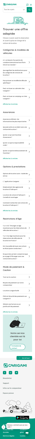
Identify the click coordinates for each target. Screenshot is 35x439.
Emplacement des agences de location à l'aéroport (13, 188)
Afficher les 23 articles (10, 211)
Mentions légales (8, 436)
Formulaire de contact (16, 347)
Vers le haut (26, 358)
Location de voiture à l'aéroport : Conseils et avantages (14, 196)
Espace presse (8, 393)
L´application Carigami (11, 181)
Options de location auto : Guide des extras (15, 175)
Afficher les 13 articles (10, 312)
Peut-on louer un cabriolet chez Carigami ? (14, 89)
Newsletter (7, 378)
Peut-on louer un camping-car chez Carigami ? (15, 97)
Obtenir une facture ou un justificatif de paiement (12, 305)
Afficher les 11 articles (10, 158)
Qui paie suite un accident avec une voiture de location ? (15, 128)
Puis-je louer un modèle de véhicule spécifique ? (15, 81)
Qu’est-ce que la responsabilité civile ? (13, 144)
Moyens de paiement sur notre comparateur (13, 284)
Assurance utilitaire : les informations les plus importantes (14, 120)
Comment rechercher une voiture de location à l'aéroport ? (15, 204)
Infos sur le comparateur (12, 388)
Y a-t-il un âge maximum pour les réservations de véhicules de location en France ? (14, 238)
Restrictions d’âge (12, 218)
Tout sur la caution (9, 277)
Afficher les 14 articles (10, 104)
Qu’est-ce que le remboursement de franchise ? (15, 152)
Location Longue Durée (11, 290)
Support (6, 383)
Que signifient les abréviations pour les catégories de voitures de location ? (15, 72)
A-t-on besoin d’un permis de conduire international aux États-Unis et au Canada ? (14, 62)
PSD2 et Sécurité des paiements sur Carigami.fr (15, 297)
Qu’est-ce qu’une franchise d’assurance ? (12, 136)
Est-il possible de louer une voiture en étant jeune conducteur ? (14, 247)
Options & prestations (14, 166)
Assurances (9, 112)
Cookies (22, 436)
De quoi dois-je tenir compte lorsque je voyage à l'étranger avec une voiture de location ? (15, 256)
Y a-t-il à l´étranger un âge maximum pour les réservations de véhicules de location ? (15, 228)
